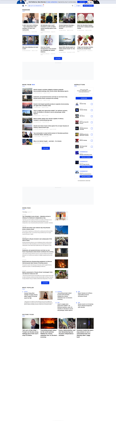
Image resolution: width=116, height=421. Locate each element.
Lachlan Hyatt (37, 107)
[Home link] (23, 5)
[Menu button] (25, 5)
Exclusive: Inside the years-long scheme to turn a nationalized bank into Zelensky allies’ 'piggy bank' (85, 334)
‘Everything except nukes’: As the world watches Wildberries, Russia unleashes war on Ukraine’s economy (64, 296)
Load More (58, 58)
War (58, 302)
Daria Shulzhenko (27, 50)
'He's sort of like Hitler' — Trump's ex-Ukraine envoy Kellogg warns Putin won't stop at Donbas (30, 333)
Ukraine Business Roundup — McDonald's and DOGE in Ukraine (67, 27)
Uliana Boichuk (37, 142)
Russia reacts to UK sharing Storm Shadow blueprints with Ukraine (85, 305)
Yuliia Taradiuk (37, 136)
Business (59, 291)
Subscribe (84, 98)
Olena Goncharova (38, 92)
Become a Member (88, 5)
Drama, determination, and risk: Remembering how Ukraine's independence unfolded (67, 333)
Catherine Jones (27, 31)
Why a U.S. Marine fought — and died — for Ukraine (47, 141)
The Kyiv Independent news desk (41, 129)
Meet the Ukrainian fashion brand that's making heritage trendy (85, 27)
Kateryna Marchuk (45, 53)
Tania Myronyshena (46, 31)
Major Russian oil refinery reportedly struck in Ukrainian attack (85, 295)
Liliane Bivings (63, 30)
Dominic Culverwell (82, 50)
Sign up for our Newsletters (35, 5)
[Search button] (72, 6)
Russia (26, 291)
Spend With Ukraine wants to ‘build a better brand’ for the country (67, 49)
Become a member (86, 157)
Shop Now (82, 1)
